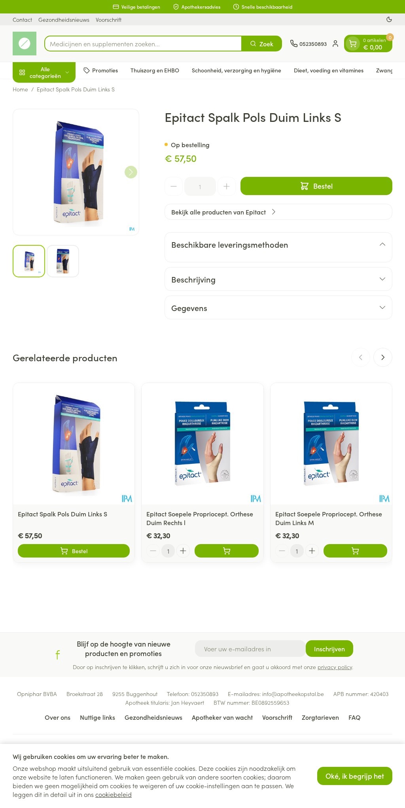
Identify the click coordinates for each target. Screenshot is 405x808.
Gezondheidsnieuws (63, 19)
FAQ (354, 717)
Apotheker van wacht (222, 717)
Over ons (57, 717)
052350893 (204, 694)
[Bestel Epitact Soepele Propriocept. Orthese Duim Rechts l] (226, 551)
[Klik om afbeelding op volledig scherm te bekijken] (76, 172)
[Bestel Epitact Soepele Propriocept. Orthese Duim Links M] (355, 551)
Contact (22, 19)
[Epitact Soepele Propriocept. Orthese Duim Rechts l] (202, 444)
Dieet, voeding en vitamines (328, 70)
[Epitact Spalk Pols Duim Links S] (73, 444)
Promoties (105, 70)
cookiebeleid (113, 794)
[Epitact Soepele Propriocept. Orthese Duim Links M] (331, 444)
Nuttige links (97, 717)
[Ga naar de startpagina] (24, 43)
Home (20, 89)
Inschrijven (329, 648)
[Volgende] (131, 172)
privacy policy (335, 667)
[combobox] (143, 43)
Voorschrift (108, 19)
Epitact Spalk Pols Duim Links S (62, 513)
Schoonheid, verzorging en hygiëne (236, 70)
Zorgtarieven (320, 717)
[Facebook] (58, 655)
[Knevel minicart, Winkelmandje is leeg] (353, 43)
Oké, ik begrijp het (355, 776)
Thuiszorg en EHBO (155, 70)
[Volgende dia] (382, 357)
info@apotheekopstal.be (293, 694)
